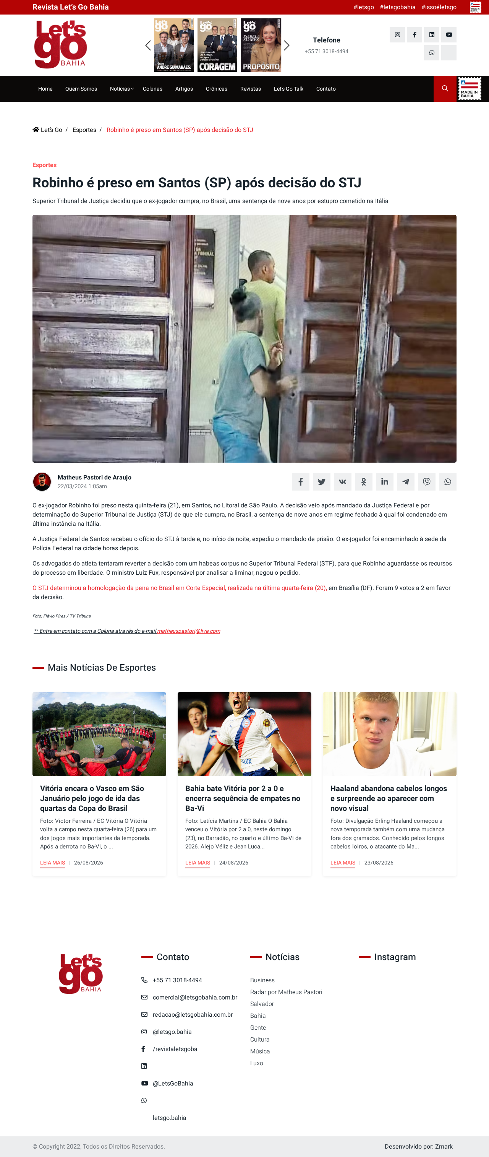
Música (260, 1051)
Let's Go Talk (288, 89)
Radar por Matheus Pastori (286, 992)
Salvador (262, 1004)
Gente (258, 1027)
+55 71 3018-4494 (177, 980)
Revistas (250, 89)
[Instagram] (397, 34)
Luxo (256, 1063)
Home (45, 89)
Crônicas (216, 89)
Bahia (258, 1015)
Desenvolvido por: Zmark (419, 1146)
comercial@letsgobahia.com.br (195, 997)
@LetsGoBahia (173, 1083)
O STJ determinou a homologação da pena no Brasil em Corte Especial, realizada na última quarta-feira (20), (180, 588)
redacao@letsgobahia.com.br (193, 1014)
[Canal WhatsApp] (431, 52)
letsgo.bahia (169, 1118)
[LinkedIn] (431, 34)
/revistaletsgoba (175, 1049)
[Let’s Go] (81, 974)
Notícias (120, 89)
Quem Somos (81, 89)
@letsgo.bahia (172, 1032)
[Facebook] (414, 34)
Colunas (152, 89)
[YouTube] (449, 34)
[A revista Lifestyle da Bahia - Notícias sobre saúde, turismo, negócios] (81, 45)
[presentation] (148, 46)
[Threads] (449, 52)
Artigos (184, 89)
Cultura (260, 1039)
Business (262, 980)
